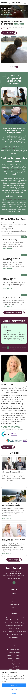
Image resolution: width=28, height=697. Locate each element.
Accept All (14, 685)
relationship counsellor (9, 148)
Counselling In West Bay (14, 666)
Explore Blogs (13, 560)
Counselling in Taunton (14, 652)
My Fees (14, 602)
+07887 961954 (7, 14)
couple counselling (18, 387)
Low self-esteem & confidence (14, 634)
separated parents (6, 421)
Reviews (14, 593)
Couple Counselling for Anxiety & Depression (14, 631)
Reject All (14, 693)
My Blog (14, 599)
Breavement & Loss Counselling (14, 625)
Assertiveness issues (14, 640)
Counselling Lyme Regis (14, 664)
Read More (6, 248)
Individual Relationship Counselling (14, 620)
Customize (14, 689)
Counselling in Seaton (14, 658)
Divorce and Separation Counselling (14, 623)
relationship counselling (8, 389)
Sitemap (14, 607)
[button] (11, 67)
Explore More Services (13, 313)
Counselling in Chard (14, 661)
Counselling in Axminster (14, 649)
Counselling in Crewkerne (14, 655)
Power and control (14, 628)
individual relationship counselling (16, 199)
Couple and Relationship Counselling (14, 617)
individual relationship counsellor (12, 169)
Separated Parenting (14, 637)
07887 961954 (8, 33)
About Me (14, 596)
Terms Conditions (14, 604)
